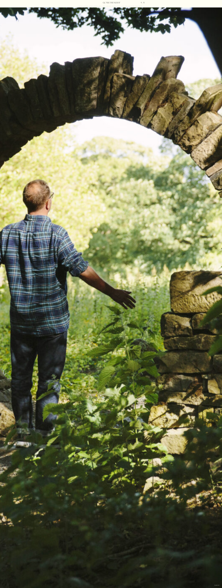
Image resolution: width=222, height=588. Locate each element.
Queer (140, 6)
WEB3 (137, 6)
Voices (118, 6)
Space (100, 6)
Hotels (81, 6)
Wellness (109, 6)
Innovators (131, 6)
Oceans (96, 6)
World (91, 6)
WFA (126, 6)
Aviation (86, 6)
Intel (123, 6)
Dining (114, 6)
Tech (104, 6)
